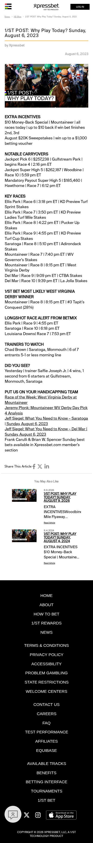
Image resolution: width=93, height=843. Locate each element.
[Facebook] (33, 467)
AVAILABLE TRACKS (46, 763)
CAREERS (46, 713)
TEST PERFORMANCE (46, 732)
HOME (46, 595)
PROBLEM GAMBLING (46, 672)
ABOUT (46, 604)
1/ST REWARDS (46, 623)
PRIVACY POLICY (46, 654)
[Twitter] (39, 467)
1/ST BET (46, 800)
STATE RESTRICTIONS (47, 682)
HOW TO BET (46, 614)
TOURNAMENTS (46, 791)
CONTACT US (46, 704)
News (7, 17)
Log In (80, 6)
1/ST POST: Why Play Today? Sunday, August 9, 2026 (60, 497)
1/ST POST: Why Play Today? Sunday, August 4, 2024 (60, 537)
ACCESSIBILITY (46, 663)
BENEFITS (46, 772)
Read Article (49, 522)
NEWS (46, 632)
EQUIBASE (46, 750)
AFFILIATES (46, 741)
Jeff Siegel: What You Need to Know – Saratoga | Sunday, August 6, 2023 (46, 421)
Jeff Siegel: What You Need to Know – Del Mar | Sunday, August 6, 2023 (46, 431)
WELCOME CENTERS (46, 691)
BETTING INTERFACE (46, 781)
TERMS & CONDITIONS (46, 645)
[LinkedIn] (46, 467)
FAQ (46, 723)
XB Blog (17, 17)
